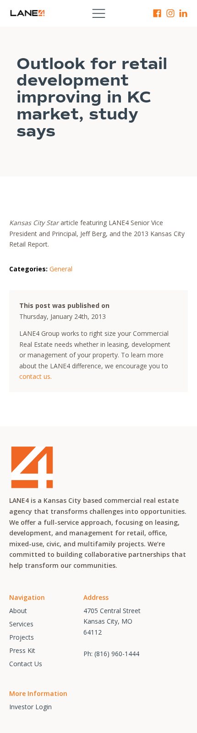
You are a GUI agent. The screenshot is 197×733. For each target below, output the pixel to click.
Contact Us (25, 663)
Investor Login (30, 706)
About (18, 610)
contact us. (35, 376)
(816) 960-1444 (116, 653)
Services (21, 624)
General (60, 268)
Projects (21, 637)
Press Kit (22, 650)
